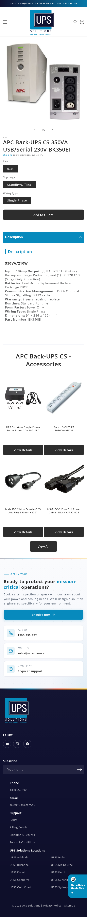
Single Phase (17, 200)
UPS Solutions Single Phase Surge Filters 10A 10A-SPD (23, 429)
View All (43, 546)
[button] (5, 22)
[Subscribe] (79, 769)
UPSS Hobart (59, 857)
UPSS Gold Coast (21, 887)
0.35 (10, 169)
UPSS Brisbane (19, 865)
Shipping (7, 154)
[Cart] (81, 22)
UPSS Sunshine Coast (65, 880)
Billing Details (18, 827)
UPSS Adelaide (19, 857)
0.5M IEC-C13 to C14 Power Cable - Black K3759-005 (64, 511)
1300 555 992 (18, 790)
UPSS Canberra (19, 880)
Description (14, 237)
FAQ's (13, 820)
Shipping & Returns (22, 835)
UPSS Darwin (18, 872)
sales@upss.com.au (22, 805)
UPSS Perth (58, 872)
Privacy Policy (52, 905)
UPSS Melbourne (62, 865)
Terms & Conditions (23, 842)
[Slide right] (52, 129)
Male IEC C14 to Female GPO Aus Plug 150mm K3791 (23, 511)
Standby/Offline (19, 185)
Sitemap (69, 905)
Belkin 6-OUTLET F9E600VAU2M (64, 429)
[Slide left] (34, 129)
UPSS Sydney (59, 887)
